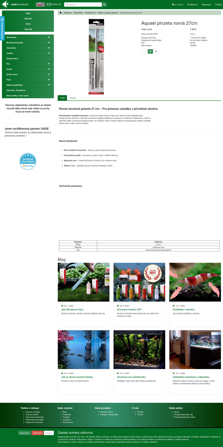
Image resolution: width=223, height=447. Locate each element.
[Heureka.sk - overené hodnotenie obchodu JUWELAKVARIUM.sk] (27, 161)
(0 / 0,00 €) (178, 4)
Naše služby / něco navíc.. (18, 95)
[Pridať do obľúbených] (156, 51)
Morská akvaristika (15, 42)
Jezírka (10, 53)
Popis (62, 98)
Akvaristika (11, 37)
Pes (8, 63)
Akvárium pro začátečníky (131, 377)
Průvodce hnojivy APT (129, 309)
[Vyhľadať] (104, 4)
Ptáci (9, 79)
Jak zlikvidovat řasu (72, 309)
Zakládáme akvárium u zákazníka (191, 377)
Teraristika (11, 48)
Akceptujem (24, 433)
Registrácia (206, 4)
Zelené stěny (12, 58)
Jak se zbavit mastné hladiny (77, 377)
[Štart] (60, 12)
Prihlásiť (218, 4)
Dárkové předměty (15, 85)
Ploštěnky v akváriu (183, 309)
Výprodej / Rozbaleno (16, 90)
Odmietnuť (37, 433)
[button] (48, 37)
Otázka (73, 98)
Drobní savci (12, 74)
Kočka (9, 69)
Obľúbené (193, 4)
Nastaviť (49, 433)
